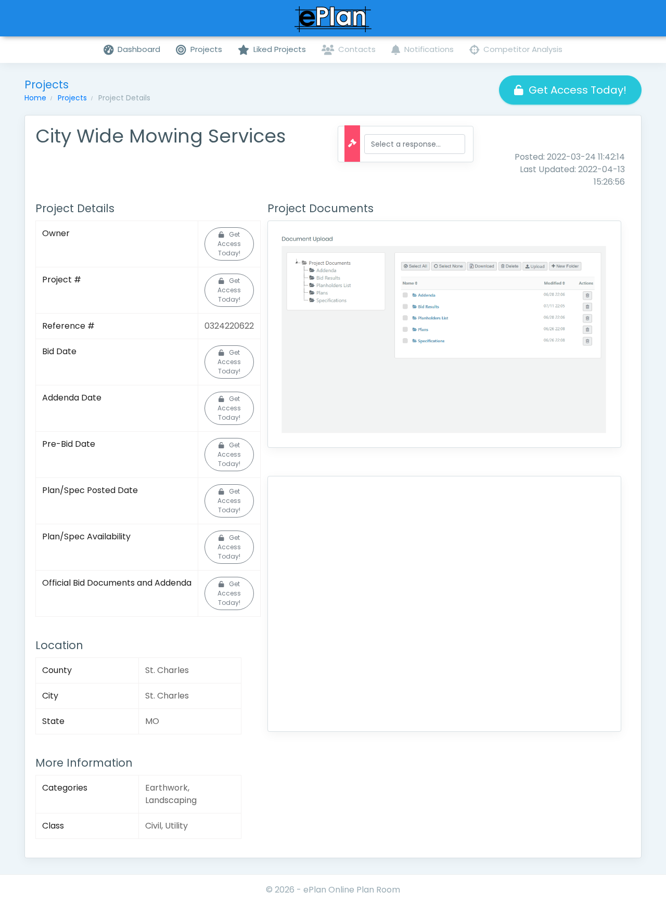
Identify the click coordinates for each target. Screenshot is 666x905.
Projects (72, 98)
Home (35, 98)
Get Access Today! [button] (577, 90)
